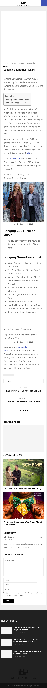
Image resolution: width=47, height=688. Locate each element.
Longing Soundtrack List (15, 103)
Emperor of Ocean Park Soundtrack (23, 391)
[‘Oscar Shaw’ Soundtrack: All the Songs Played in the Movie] (6, 654)
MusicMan (24, 410)
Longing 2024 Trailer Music (17, 100)
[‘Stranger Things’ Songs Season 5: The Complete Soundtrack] (6, 630)
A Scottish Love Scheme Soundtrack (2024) (22, 489)
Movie (6, 350)
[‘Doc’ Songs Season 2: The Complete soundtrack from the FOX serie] (6, 642)
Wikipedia (22, 347)
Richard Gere (15, 158)
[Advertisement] (23, 37)
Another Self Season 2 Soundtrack (23, 401)
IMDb (28, 153)
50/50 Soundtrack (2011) (13, 455)
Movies (6, 66)
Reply (42, 537)
